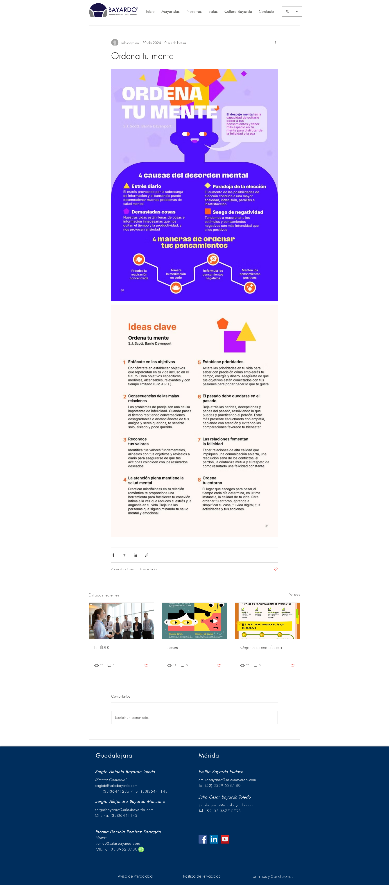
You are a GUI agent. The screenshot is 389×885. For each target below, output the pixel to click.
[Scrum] (194, 621)
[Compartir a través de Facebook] (113, 555)
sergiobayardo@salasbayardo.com (124, 809)
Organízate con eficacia (261, 647)
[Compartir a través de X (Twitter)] (124, 555)
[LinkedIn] (214, 839)
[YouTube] (225, 839)
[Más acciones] (275, 42)
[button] (202, 876)
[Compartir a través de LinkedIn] (135, 555)
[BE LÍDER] (121, 621)
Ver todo (294, 594)
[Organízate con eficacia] (267, 621)
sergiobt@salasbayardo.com (116, 785)
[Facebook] (203, 839)
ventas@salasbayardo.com (118, 843)
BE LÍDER (101, 647)
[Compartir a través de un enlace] (146, 555)
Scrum (172, 647)
